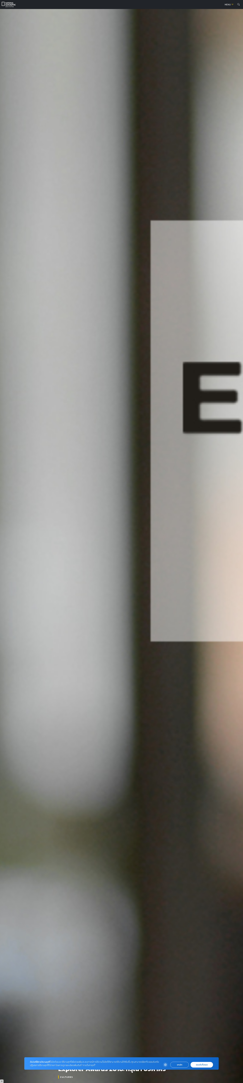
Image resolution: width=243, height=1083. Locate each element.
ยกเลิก (179, 1064)
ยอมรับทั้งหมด (202, 1064)
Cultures (66, 1077)
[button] (238, 4)
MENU (228, 5)
